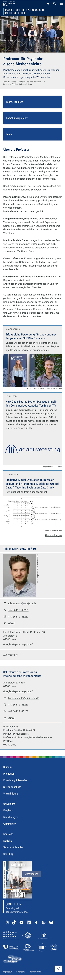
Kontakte (8, 834)
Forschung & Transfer (15, 780)
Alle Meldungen (53, 535)
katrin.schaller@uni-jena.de (23, 698)
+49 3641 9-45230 (18, 704)
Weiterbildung (11, 793)
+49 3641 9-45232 (18, 616)
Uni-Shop (8, 853)
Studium (7, 767)
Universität (9, 803)
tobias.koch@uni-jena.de (22, 603)
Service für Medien (13, 847)
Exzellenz (8, 810)
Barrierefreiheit (36, 972)
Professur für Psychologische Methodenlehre (25, 11)
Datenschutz (21, 972)
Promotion (9, 773)
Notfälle (7, 840)
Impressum (8, 972)
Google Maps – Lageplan (18, 644)
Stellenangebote (12, 786)
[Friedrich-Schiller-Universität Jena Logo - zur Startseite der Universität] (9, 4)
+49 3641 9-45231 (18, 610)
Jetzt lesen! (31, 873)
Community (9, 823)
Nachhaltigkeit (11, 817)
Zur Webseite (10, 654)
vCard (11, 623)
